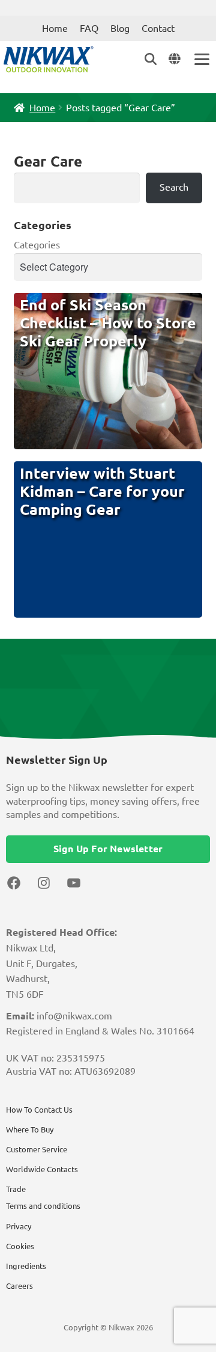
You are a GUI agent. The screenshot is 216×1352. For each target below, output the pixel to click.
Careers (19, 1286)
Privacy (18, 1226)
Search (174, 187)
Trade (16, 1189)
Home (55, 28)
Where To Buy (29, 1129)
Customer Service (36, 1149)
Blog (120, 28)
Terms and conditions (43, 1206)
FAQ (89, 28)
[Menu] (201, 59)
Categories (37, 244)
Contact (158, 28)
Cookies (20, 1246)
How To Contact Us (39, 1109)
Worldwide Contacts (42, 1169)
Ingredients (26, 1266)
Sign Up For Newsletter (108, 848)
